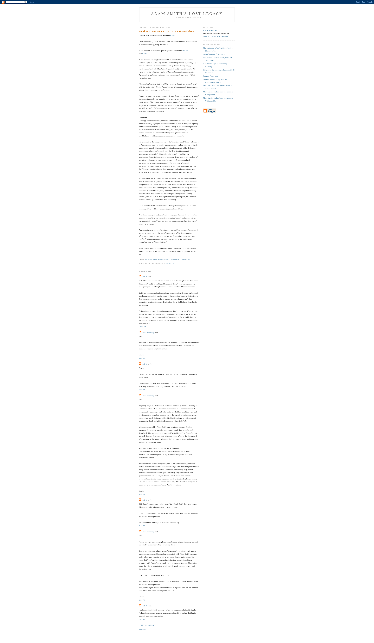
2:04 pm (142, 600)
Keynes (160, 259)
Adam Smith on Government (214, 54)
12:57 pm (143, 327)
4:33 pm (142, 390)
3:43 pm (142, 358)
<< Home (142, 629)
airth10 (144, 276)
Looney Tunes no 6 (210, 76)
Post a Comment (147, 625)
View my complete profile (215, 36)
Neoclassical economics (180, 259)
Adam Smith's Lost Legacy (187, 13)
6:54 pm (142, 494)
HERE (172, 35)
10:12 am (170, 264)
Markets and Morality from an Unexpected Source (215, 81)
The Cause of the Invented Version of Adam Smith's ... (217, 87)
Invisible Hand (151, 259)
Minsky (167, 259)
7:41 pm (142, 526)
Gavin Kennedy (148, 332)
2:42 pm (142, 619)
